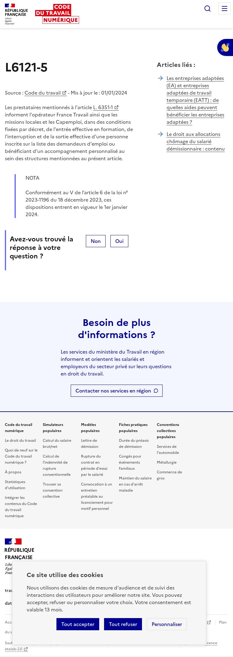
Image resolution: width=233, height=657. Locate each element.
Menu (224, 8)
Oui (119, 241)
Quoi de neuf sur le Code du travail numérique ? (21, 456)
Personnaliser (167, 624)
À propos (13, 472)
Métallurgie (167, 462)
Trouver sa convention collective (52, 490)
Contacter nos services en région (113, 390)
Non (96, 241)
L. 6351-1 (103, 107)
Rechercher (207, 8)
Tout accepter (77, 624)
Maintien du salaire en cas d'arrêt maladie (135, 484)
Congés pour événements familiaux (130, 462)
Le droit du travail (20, 440)
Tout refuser (123, 624)
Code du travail (43, 92)
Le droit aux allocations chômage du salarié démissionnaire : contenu (196, 141)
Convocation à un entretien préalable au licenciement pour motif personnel (97, 496)
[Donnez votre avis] (225, 47)
